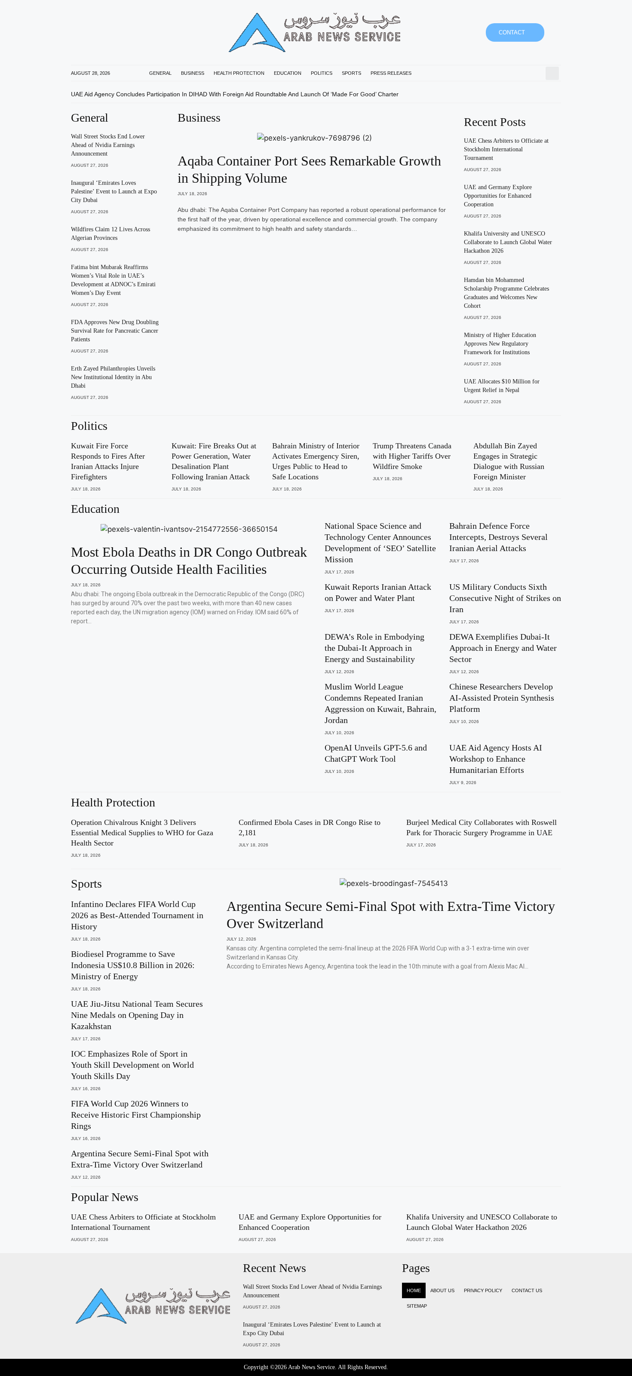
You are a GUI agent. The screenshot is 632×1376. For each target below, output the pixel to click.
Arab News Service (311, 1367)
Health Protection (239, 73)
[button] (552, 73)
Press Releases (391, 73)
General (160, 73)
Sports (351, 73)
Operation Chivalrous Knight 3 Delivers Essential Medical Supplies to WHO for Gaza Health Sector (142, 832)
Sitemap (417, 1306)
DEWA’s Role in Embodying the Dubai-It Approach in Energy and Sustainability (374, 648)
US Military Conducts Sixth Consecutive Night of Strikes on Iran (505, 598)
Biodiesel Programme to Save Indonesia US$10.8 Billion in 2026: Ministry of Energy (133, 965)
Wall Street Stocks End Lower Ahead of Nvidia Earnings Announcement (108, 145)
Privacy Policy (483, 1290)
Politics (321, 73)
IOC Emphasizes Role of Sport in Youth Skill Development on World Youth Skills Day (132, 1065)
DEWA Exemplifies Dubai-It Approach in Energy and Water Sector (503, 648)
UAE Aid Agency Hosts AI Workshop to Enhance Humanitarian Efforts (495, 759)
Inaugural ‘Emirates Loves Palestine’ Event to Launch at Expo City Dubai (114, 191)
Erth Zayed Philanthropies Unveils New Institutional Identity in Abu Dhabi (113, 377)
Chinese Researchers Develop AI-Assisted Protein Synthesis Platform (501, 698)
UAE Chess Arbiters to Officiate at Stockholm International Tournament (506, 149)
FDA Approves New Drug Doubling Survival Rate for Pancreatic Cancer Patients (115, 331)
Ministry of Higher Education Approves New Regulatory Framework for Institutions (500, 343)
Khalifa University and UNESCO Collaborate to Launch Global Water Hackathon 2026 (508, 242)
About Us (442, 1290)
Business (192, 73)
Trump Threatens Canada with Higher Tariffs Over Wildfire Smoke (412, 456)
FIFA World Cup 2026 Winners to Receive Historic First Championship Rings (136, 1115)
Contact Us (527, 1290)
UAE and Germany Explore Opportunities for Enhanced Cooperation (498, 196)
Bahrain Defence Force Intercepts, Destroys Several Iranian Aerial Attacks (498, 537)
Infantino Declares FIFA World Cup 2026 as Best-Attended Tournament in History (137, 915)
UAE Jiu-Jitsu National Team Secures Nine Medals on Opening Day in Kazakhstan (137, 1015)
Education (287, 73)
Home (414, 1290)
